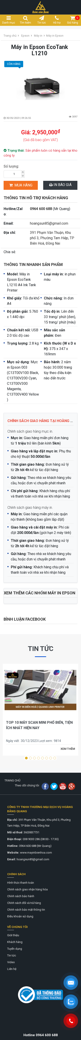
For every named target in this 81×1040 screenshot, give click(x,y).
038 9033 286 (31, 839)
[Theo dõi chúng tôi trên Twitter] (54, 786)
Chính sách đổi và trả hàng (24, 903)
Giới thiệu (13, 935)
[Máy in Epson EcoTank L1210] (40, 84)
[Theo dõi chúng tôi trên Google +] (71, 786)
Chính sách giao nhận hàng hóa (27, 889)
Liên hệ (11, 969)
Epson (25, 35)
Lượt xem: (45, 741)
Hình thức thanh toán (20, 882)
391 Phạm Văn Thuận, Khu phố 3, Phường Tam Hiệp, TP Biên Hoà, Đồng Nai (52, 238)
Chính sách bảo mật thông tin (26, 909)
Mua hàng (23, 185)
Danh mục (8, 22)
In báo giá (62, 185)
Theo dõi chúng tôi (27, 785)
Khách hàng (14, 942)
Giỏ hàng (72, 20)
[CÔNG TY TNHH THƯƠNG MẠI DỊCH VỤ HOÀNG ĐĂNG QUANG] (40, 6)
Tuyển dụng (14, 948)
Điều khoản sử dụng (20, 916)
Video (11, 962)
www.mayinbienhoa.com (36, 852)
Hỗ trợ (57, 22)
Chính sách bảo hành (20, 896)
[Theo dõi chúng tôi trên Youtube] (63, 786)
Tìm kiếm (25, 22)
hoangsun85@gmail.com (49, 223)
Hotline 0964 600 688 (40, 1035)
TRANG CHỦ (12, 780)
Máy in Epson (54, 35)
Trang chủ (10, 35)
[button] (26, 758)
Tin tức (41, 22)
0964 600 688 (41, 209)
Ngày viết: (13, 741)
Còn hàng (13, 64)
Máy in (38, 35)
